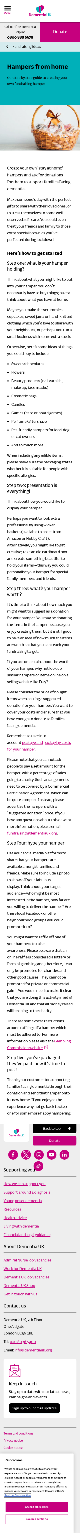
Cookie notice (13, 1448)
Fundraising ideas (26, 46)
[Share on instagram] (39, 1155)
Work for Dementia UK (23, 1268)
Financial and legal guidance (27, 1234)
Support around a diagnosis (27, 1192)
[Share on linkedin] (64, 1155)
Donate (60, 31)
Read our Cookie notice (17, 1495)
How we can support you (25, 1183)
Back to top (52, 1128)
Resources (12, 1209)
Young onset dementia (23, 1200)
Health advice (15, 1217)
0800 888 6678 (20, 37)
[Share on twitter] (26, 1155)
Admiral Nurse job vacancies (27, 1260)
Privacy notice (13, 1441)
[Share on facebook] (13, 1155)
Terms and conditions (18, 1433)
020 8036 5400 (23, 1341)
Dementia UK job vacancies (26, 1277)
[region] (37, 1493)
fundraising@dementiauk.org (32, 833)
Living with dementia (21, 1226)
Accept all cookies (37, 1507)
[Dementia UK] (40, 10)
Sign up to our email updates (34, 1408)
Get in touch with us (20, 1294)
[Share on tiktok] (38, 1166)
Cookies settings (37, 1519)
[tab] (27, 47)
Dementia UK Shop (19, 1285)
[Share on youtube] (51, 1155)
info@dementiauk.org (33, 1350)
